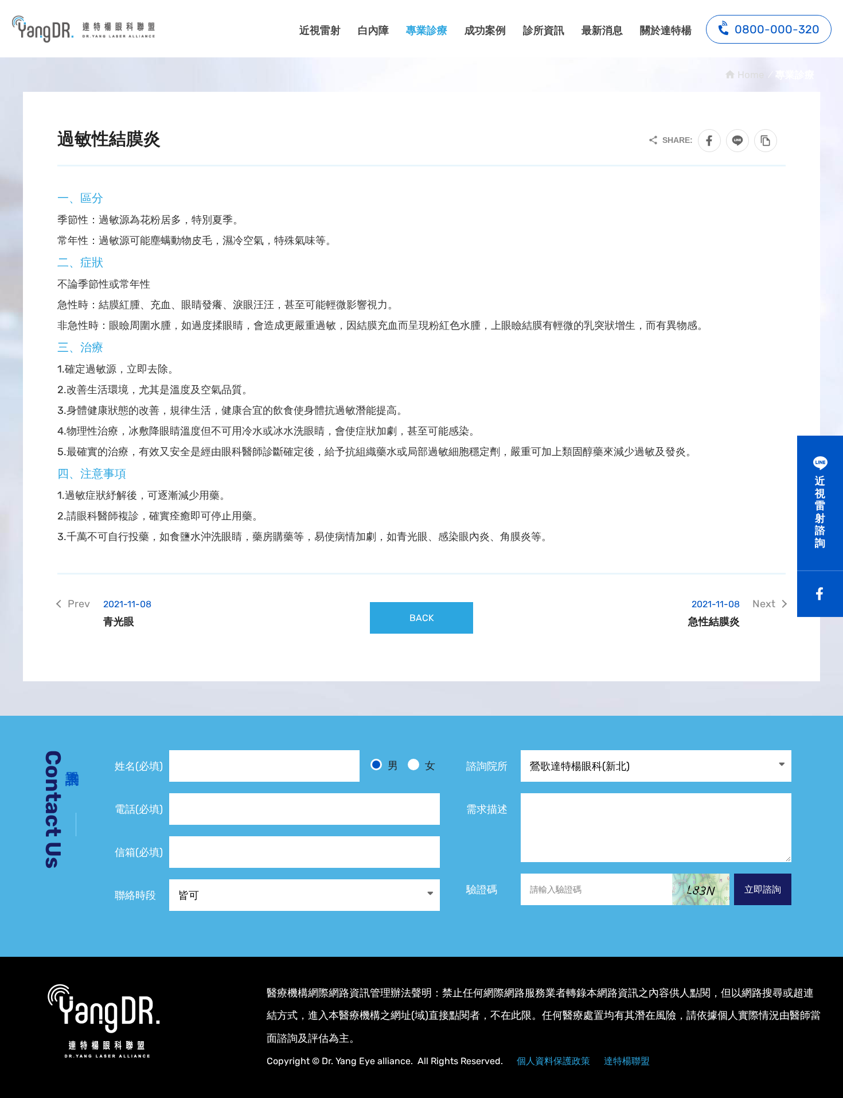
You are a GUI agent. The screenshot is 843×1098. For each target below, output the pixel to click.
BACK (421, 617)
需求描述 (487, 809)
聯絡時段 (135, 895)
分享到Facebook (709, 140)
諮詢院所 (487, 766)
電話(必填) (139, 809)
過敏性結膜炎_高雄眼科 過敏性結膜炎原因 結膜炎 (83, 28)
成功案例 (485, 30)
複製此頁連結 (765, 140)
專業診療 (426, 30)
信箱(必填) (139, 852)
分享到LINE (737, 140)
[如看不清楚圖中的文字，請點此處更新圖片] (700, 889)
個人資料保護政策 (553, 1061)
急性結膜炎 (714, 613)
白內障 (373, 30)
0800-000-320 (777, 29)
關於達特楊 (666, 30)
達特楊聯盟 (627, 1061)
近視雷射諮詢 (820, 512)
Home (750, 74)
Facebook (820, 594)
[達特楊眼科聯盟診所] (103, 1021)
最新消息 (602, 30)
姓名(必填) (139, 766)
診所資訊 (543, 30)
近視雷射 (320, 30)
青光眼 (127, 613)
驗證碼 (481, 889)
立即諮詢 (762, 889)
